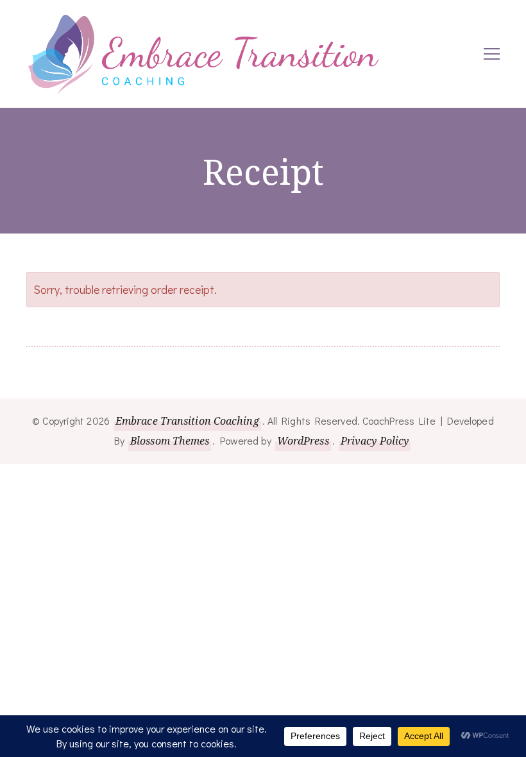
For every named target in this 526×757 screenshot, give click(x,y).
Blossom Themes (169, 441)
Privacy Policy (375, 441)
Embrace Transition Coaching (187, 421)
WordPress (303, 441)
